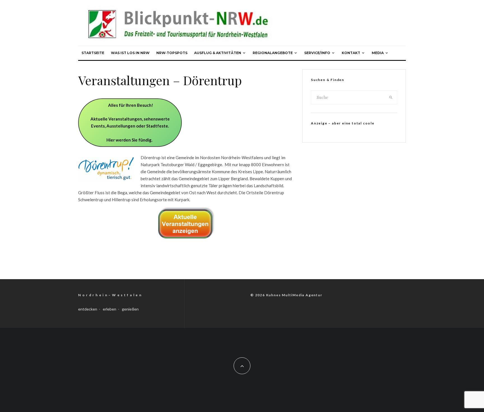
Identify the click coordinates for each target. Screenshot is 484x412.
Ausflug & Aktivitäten (217, 53)
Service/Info (317, 53)
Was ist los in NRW (130, 53)
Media (378, 53)
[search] (391, 97)
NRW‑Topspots (171, 53)
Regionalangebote (273, 53)
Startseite (93, 53)
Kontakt (351, 53)
